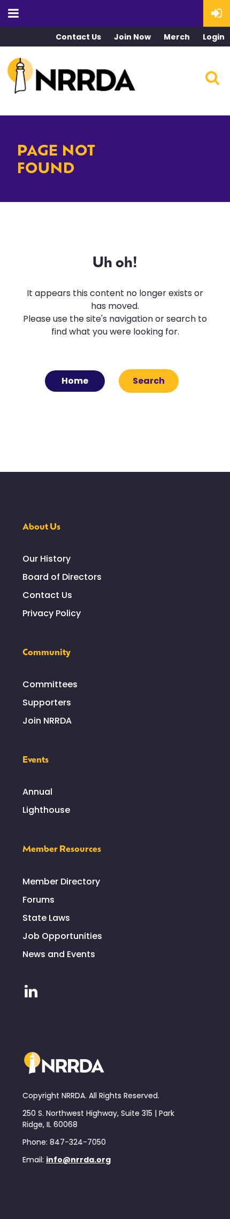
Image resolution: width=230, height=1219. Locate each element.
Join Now (132, 37)
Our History (46, 559)
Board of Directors (62, 577)
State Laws (46, 918)
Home (75, 381)
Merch (177, 37)
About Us (41, 526)
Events (35, 759)
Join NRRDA (47, 721)
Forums (38, 900)
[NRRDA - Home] (71, 77)
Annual (37, 792)
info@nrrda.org (78, 1159)
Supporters (46, 702)
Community (46, 651)
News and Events (58, 954)
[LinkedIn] (30, 991)
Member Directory (61, 881)
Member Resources (61, 848)
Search (149, 381)
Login (214, 37)
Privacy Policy (51, 613)
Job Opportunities (62, 936)
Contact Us (78, 37)
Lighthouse (46, 810)
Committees (50, 684)
